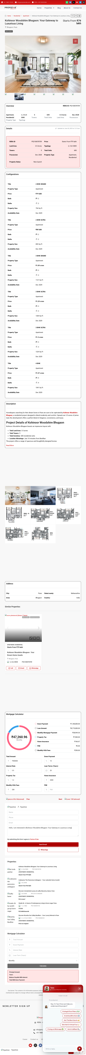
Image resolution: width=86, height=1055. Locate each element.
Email (22, 668)
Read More (10, 445)
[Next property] (72, 799)
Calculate (43, 966)
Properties (48, 8)
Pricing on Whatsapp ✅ (55, 1029)
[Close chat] (79, 988)
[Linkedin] (80, 2)
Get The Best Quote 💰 (72, 1020)
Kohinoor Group (34, 617)
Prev (28, 799)
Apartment (26, 16)
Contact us (77, 8)
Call (11, 668)
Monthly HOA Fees (12, 785)
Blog (59, 8)
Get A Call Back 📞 (73, 1029)
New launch (9, 31)
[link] (23, 628)
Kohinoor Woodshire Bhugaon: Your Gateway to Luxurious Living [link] (38, 866)
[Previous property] (15, 799)
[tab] (75, 41)
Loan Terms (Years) (51, 766)
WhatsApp (44, 850)
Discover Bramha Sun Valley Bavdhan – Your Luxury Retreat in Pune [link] (39, 915)
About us (67, 8)
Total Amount (11, 756)
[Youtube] (77, 2)
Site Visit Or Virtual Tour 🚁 (71, 1024)
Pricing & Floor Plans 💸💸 (71, 1011)
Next (60, 799)
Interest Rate (10, 766)
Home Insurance (50, 776)
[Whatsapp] (67, 2)
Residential (17, 16)
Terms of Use (34, 839)
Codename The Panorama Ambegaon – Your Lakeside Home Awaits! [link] (39, 880)
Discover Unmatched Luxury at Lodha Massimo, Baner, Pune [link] (37, 891)
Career (25, 1039)
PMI (45, 785)
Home (39, 8)
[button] (72, 15)
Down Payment (49, 756)
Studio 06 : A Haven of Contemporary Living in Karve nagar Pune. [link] (38, 903)
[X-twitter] (73, 2)
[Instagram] (83, 2)
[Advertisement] (43, 467)
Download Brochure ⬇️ (72, 1016)
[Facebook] (70, 2)
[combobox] (43, 960)
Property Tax (10, 776)
